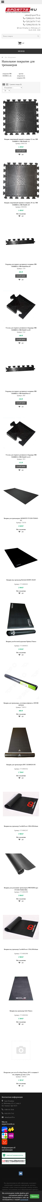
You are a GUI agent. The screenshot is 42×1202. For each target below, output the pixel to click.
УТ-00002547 (24, 830)
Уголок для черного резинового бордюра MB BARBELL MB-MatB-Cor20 (21, 329)
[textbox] (21, 36)
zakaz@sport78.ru (32, 15)
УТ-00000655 (24, 646)
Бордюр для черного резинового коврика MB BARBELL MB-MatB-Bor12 (21, 392)
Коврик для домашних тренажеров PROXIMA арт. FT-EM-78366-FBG (21, 889)
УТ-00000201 (24, 584)
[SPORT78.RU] (2, 57)
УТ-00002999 (24, 892)
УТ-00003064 (24, 1015)
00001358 (24, 143)
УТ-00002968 (24, 953)
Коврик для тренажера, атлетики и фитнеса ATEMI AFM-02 (21, 704)
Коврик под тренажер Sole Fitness (21, 1011)
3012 (24, 459)
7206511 (23, 707)
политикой (24, 1199)
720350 (24, 522)
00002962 (24, 207)
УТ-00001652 (24, 769)
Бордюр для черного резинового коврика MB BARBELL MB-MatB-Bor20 (21, 265)
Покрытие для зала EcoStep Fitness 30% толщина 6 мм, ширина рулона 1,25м (21, 1073)
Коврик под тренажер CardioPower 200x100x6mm (21, 826)
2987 (24, 395)
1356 (24, 268)
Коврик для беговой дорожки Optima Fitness (21, 641)
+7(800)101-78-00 (32, 18)
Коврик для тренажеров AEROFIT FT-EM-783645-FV (21, 519)
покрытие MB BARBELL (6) (7, 75)
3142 (24, 332)
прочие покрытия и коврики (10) (21, 76)
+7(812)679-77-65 (32, 21)
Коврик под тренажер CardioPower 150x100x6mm (21, 949)
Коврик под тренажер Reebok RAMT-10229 (21, 580)
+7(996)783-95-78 (32, 24)
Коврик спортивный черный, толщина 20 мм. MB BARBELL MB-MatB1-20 (21, 204)
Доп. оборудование (10, 57)
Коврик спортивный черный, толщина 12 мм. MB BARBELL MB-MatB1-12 (21, 140)
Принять (34, 1196)
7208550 (23, 1077)
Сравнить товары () (16, 84)
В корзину (21, 151)
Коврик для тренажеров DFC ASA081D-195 (21, 764)
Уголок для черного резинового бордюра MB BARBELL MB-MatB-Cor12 (21, 456)
